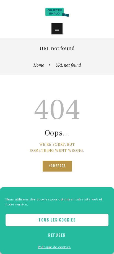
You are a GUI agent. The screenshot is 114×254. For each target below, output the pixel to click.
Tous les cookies (57, 220)
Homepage (57, 166)
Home (38, 65)
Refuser (57, 235)
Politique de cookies (54, 247)
